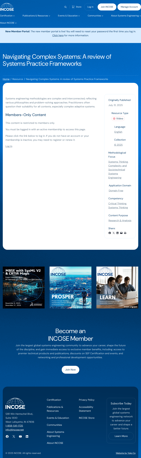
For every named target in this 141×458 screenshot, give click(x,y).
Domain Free (116, 190)
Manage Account (129, 6)
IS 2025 (118, 145)
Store (78, 6)
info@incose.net (15, 429)
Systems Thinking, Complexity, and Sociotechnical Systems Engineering (118, 169)
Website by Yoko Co (125, 453)
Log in (90, 6)
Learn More (121, 436)
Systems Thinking (118, 207)
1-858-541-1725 (14, 425)
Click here (58, 35)
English (118, 132)
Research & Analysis (120, 220)
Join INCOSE (107, 6)
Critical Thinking (117, 203)
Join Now (70, 369)
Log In (9, 146)
